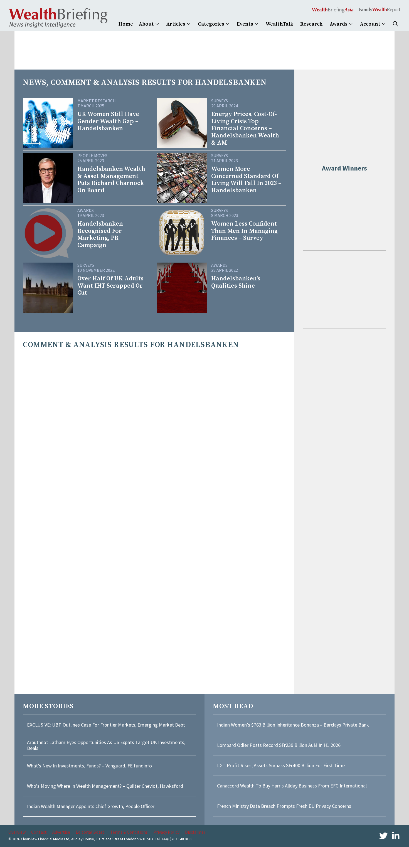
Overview (17, 832)
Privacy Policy (166, 832)
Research (311, 24)
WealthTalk (279, 24)
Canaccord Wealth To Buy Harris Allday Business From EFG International (292, 785)
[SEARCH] (395, 24)
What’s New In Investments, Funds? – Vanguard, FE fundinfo (89, 765)
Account (370, 24)
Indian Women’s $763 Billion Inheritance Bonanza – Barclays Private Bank (293, 725)
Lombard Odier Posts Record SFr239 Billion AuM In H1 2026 (279, 745)
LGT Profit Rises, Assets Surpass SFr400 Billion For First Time (281, 765)
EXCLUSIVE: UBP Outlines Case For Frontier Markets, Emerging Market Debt (106, 725)
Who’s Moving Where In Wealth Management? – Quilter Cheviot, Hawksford (105, 786)
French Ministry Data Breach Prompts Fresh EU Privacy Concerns (284, 806)
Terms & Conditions (129, 832)
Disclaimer (195, 832)
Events (245, 24)
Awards (339, 24)
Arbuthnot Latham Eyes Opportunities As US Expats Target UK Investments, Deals (106, 745)
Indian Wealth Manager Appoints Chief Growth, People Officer (90, 806)
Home (126, 24)
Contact (39, 832)
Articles (176, 24)
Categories (211, 24)
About (147, 24)
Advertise (61, 832)
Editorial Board (90, 832)
